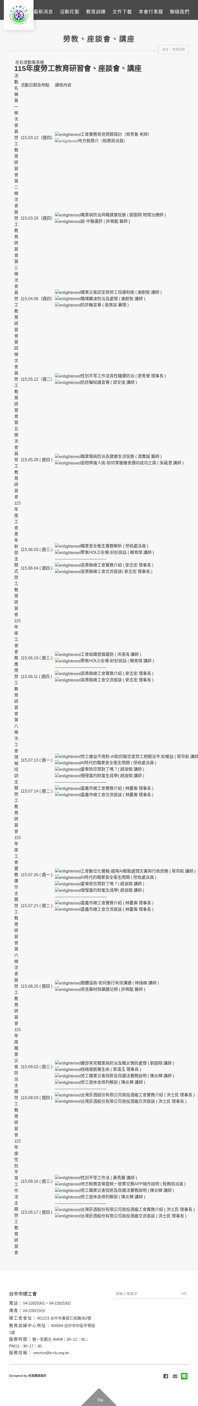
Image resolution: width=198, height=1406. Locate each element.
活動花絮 (69, 11)
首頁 (165, 49)
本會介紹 (17, 11)
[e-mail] (175, 1376)
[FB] (166, 1376)
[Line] (184, 1376)
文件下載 (122, 11)
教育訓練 (96, 11)
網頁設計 (40, 1376)
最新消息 (43, 11)
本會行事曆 (151, 11)
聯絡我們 (179, 11)
